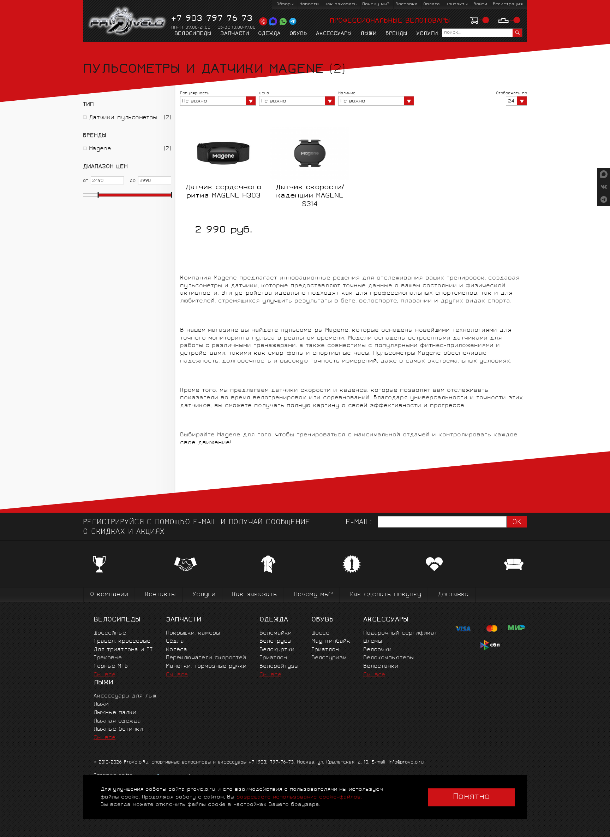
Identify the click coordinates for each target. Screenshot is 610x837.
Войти (480, 4)
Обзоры (285, 4)
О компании (109, 595)
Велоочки (377, 650)
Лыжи (368, 33)
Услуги (427, 33)
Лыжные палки (115, 713)
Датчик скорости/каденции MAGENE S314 (310, 196)
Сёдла (175, 641)
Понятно (471, 797)
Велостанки (380, 666)
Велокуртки (276, 650)
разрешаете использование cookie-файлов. (299, 797)
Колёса (176, 650)
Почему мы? (375, 4)
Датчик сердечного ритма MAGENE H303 (223, 191)
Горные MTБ (111, 666)
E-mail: (359, 522)
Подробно (309, 221)
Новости (309, 4)
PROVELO (127, 21)
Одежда (269, 33)
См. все (104, 675)
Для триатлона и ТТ (123, 650)
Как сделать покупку (385, 595)
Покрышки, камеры (193, 633)
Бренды (396, 33)
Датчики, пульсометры (123, 118)
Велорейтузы (278, 666)
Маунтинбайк (330, 641)
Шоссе (320, 633)
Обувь (298, 33)
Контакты (456, 4)
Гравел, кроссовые (122, 641)
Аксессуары (334, 33)
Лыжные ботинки (118, 729)
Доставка (406, 4)
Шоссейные (110, 633)
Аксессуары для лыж (125, 696)
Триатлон (273, 658)
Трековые (108, 658)
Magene (100, 149)
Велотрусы (275, 641)
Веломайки (275, 633)
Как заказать (340, 4)
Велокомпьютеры (388, 658)
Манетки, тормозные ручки (206, 666)
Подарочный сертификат (400, 633)
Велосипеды (192, 33)
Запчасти (234, 33)
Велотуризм (329, 658)
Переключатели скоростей (206, 658)
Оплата (431, 4)
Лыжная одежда (117, 721)
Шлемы (372, 641)
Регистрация (508, 4)
